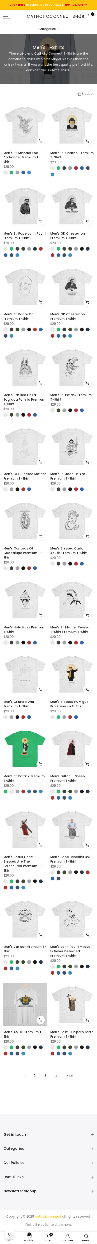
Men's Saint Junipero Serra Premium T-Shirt (72, 1034)
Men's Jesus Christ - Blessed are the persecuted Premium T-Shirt (22, 864)
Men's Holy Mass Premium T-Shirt (24, 629)
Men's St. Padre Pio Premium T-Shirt (18, 316)
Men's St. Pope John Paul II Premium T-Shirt (24, 235)
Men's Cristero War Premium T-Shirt (19, 704)
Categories (47, 29)
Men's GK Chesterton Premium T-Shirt (67, 235)
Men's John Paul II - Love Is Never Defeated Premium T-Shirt (70, 951)
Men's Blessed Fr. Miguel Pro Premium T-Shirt (69, 704)
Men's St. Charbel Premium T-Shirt (72, 155)
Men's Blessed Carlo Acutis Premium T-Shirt (69, 550)
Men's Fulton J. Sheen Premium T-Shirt (67, 778)
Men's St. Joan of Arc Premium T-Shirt (67, 476)
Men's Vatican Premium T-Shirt (24, 948)
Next (70, 1075)
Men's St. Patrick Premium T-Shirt (71, 397)
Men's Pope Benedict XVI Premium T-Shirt (70, 859)
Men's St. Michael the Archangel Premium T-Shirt (21, 157)
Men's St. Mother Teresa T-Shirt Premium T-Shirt (69, 629)
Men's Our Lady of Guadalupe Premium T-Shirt (22, 553)
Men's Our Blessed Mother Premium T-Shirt (24, 476)
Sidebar (88, 93)
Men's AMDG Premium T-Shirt (23, 1034)
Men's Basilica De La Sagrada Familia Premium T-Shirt (24, 399)
